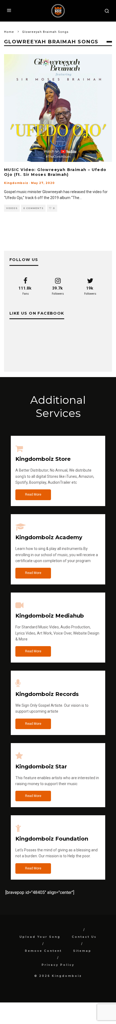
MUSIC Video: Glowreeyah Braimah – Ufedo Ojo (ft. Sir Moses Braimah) (55, 172)
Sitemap (82, 951)
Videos (12, 208)
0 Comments (33, 208)
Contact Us (84, 937)
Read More (33, 494)
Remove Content (43, 951)
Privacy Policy (58, 965)
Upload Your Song (39, 937)
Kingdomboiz (16, 183)
